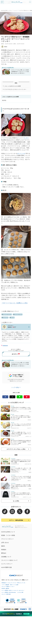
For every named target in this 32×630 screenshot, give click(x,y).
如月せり (29, 480)
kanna (5, 46)
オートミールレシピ (18, 314)
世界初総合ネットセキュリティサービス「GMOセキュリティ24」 (14, 582)
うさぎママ (29, 428)
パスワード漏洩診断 (5, 584)
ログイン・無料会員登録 (16, 520)
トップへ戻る (15, 387)
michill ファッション (27, 497)
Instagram (5, 345)
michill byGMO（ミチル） (6, 10)
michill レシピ (28, 436)
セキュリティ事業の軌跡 (6, 594)
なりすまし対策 (20, 592)
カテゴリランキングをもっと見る (16, 449)
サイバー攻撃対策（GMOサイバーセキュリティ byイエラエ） (13, 590)
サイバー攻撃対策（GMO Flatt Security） (9, 592)
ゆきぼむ (29, 419)
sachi (30, 411)
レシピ (15, 10)
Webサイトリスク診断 (14, 584)
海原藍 (30, 472)
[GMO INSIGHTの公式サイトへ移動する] (16, 574)
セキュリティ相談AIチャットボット (8, 586)
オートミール (21, 153)
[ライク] (30, 1)
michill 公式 (27, 464)
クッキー (26, 138)
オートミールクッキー (7, 314)
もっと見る (16, 501)
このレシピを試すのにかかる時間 (12, 86)
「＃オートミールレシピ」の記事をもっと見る (14, 303)
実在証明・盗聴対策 (5, 588)
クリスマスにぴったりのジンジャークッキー (15, 89)
